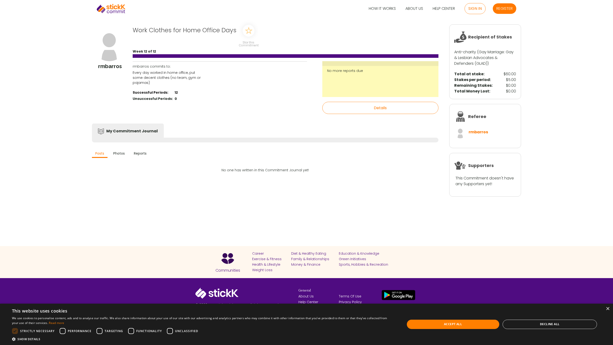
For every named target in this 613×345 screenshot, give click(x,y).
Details (380, 108)
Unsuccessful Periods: (153, 98)
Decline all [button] (549, 324)
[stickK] (111, 8)
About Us (414, 8)
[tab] (100, 154)
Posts (99, 153)
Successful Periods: (150, 92)
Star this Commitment (248, 43)
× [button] (607, 309)
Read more (56, 323)
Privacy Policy (350, 302)
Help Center (444, 8)
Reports (140, 153)
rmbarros (478, 132)
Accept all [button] (453, 324)
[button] (202, 339)
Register (504, 8)
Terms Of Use (350, 296)
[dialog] (306, 324)
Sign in (475, 8)
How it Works (382, 8)
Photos (119, 153)
